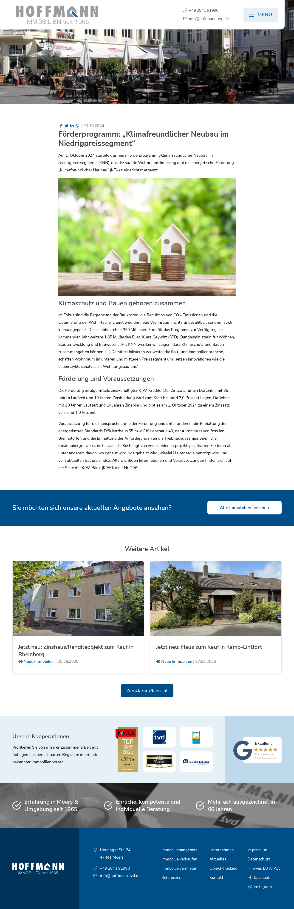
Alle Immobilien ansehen (244, 508)
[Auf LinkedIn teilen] (72, 126)
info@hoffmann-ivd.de (209, 18)
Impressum (257, 850)
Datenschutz (258, 859)
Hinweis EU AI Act (263, 868)
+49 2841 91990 (203, 10)
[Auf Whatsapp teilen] (77, 126)
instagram (262, 886)
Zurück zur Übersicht (147, 691)
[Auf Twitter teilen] (66, 126)
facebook (261, 877)
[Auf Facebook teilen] (61, 126)
